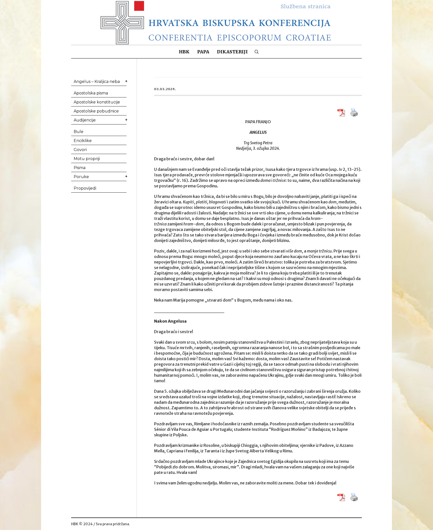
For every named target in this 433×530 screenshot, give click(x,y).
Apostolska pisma (91, 93)
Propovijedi (85, 188)
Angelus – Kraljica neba (97, 81)
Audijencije (85, 120)
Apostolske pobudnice (96, 111)
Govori (80, 149)
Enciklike (83, 140)
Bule (78, 131)
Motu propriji (87, 158)
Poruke (81, 176)
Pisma (79, 167)
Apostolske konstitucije (97, 102)
